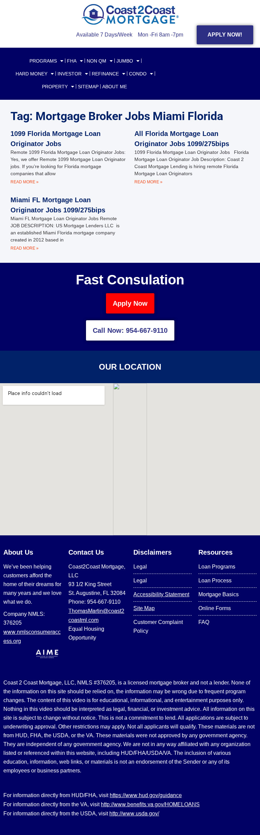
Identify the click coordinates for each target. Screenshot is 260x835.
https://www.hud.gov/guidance (146, 795)
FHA (72, 61)
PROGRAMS (43, 61)
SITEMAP (88, 86)
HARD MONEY (31, 73)
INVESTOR (70, 73)
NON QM (96, 61)
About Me (114, 86)
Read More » (24, 182)
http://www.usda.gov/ (134, 813)
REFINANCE (105, 73)
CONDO (138, 73)
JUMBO (124, 61)
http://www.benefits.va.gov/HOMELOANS (150, 804)
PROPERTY (55, 86)
